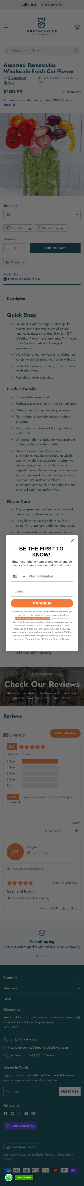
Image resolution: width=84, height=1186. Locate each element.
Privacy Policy (41, 639)
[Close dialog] (72, 540)
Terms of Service (61, 639)
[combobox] (18, 576)
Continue (42, 603)
